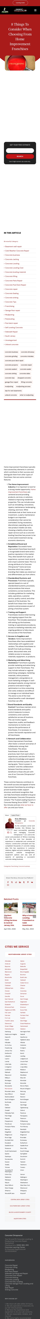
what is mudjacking (26, 395)
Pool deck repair (11, 323)
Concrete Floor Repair (13, 1275)
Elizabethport (24, 1004)
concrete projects (11, 365)
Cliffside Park (9, 988)
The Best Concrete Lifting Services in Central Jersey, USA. (10, 920)
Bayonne (7, 966)
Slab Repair (9, 1288)
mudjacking (9, 386)
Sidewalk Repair (11, 332)
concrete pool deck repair (14, 361)
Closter (7, 991)
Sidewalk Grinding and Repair (16, 1273)
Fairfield (22, 1012)
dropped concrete (24, 378)
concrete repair (26, 365)
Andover (7, 964)
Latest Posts (15, 815)
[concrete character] (5, 8)
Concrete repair (11, 289)
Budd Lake (23, 977)
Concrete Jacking (12, 259)
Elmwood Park (9, 1007)
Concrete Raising (11, 1277)
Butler (7, 980)
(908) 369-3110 (23, 1245)
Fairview (7, 1015)
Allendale (8, 961)
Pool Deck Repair (11, 1271)
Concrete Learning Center (15, 1247)
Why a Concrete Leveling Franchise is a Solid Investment (29, 920)
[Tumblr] (24, 882)
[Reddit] (16, 882)
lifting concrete (26, 382)
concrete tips (10, 378)
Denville (7, 996)
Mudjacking (9, 315)
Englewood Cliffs (10, 1010)
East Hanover (9, 999)
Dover (22, 996)
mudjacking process (23, 386)
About (7, 815)
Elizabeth (8, 1004)
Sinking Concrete (11, 1290)
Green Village (9, 1026)
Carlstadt (8, 983)
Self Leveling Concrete (14, 328)
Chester (22, 985)
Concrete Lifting (11, 1267)
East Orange (24, 999)
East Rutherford (10, 1002)
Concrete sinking (11, 298)
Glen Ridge (23, 1021)
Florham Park (24, 1015)
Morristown (8, 1089)
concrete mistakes (26, 356)
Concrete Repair (11, 1265)
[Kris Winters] (9, 819)
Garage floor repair (12, 310)
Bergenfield (23, 969)
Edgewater (23, 1002)
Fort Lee (7, 1018)
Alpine (22, 961)
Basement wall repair (13, 246)
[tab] (20, 954)
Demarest (23, 993)
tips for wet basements (13, 391)
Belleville (23, 966)
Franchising (9, 306)
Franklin (22, 1018)
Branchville (8, 977)
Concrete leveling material (15, 272)
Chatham (8, 985)
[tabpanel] (20, 1077)
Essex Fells (23, 1010)
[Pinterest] (28, 882)
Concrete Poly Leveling (14, 1282)
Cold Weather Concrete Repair (17, 251)
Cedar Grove (24, 983)
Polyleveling (10, 319)
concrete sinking (11, 373)
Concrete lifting (11, 276)
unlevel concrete (11, 395)
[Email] (8, 885)
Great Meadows (25, 1023)
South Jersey (10, 336)
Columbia (23, 991)
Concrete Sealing (12, 293)
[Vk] (32, 882)
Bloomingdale (24, 972)
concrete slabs (25, 373)
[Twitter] (11, 832)
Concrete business (12, 255)
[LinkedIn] (20, 882)
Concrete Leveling (12, 264)
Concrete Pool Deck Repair (15, 285)
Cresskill (7, 993)
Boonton (23, 975)
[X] (12, 882)
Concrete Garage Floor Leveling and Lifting (19, 1285)
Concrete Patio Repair (14, 281)
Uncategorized (11, 340)
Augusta (22, 964)
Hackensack (24, 1026)
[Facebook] (8, 832)
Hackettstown (9, 1029)
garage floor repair (11, 382)
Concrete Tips (10, 302)
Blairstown (8, 972)
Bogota (7, 975)
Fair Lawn (8, 1012)
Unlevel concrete (11, 344)
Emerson (23, 1007)
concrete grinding (11, 356)
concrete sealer (25, 369)
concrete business (11, 352)
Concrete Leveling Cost (14, 268)
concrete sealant (11, 369)
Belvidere (8, 969)
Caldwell (23, 980)
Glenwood (8, 1023)
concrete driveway (27, 352)
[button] (5, 916)
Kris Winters (20, 819)
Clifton (22, 988)
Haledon (22, 1029)
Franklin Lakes (9, 1021)
